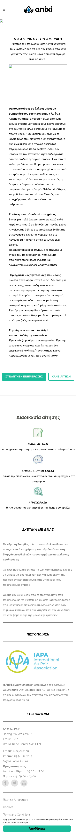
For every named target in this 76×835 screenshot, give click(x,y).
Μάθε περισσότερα (19, 822)
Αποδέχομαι (37, 828)
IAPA (21, 689)
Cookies (8, 807)
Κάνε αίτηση (61, 376)
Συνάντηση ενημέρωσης (24, 376)
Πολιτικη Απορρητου (15, 799)
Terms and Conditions (17, 814)
